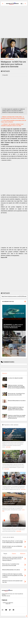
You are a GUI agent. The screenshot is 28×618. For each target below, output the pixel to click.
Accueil (2, 59)
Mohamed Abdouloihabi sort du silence (16, 400)
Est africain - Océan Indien (9, 59)
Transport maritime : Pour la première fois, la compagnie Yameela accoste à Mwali (12, 481)
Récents (4, 373)
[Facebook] (13, 610)
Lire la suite (8, 447)
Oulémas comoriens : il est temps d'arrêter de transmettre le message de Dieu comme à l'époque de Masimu (16, 386)
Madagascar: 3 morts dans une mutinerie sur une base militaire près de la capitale (13, 352)
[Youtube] (6, 610)
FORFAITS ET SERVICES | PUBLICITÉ (8, 603)
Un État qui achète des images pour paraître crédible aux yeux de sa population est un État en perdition (16, 408)
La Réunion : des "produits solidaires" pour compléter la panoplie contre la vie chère (12, 124)
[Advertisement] (14, 22)
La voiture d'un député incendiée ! (15, 378)
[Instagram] (2, 610)
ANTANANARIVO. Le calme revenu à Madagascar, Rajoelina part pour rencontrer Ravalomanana (13, 326)
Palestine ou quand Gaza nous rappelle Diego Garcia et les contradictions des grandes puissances (16, 417)
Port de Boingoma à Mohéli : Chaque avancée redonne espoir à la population (14, 437)
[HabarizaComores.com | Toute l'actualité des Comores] (12, 4)
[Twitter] (10, 610)
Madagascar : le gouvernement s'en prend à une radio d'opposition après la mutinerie (13, 339)
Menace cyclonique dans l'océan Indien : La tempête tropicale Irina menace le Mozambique (13, 117)
